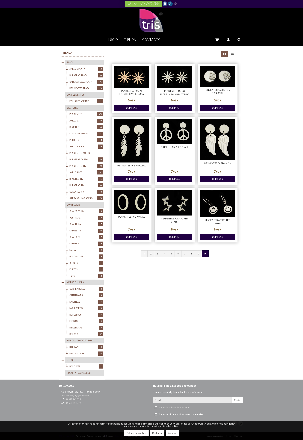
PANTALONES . (85, 256)
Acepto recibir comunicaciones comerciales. (181, 414)
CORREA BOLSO (85, 289)
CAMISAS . (85, 243)
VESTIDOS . (85, 217)
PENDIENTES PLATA (85, 88)
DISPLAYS (85, 347)
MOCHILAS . (85, 302)
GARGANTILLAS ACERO (85, 198)
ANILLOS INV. (85, 172)
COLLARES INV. (85, 192)
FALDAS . (85, 250)
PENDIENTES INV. (85, 166)
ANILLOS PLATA (85, 69)
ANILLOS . (85, 120)
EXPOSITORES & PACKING (80, 340)
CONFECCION (73, 205)
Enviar (237, 400)
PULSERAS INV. (85, 185)
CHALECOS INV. (85, 211)
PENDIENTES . (85, 114)
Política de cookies (136, 433)
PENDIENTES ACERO (85, 153)
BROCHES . (85, 127)
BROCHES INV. (85, 179)
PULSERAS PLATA (85, 75)
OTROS (70, 360)
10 (205, 253)
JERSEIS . (85, 263)
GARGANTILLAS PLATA (85, 82)
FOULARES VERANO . (85, 101)
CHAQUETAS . (85, 224)
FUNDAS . (85, 321)
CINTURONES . (85, 295)
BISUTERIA (72, 107)
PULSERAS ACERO (85, 159)
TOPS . (85, 276)
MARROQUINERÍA (75, 282)
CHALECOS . (85, 237)
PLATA (70, 62)
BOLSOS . (85, 334)
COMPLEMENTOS (76, 95)
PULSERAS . (85, 140)
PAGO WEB (85, 366)
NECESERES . (85, 314)
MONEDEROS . (85, 308)
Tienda (67, 52)
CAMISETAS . (85, 230)
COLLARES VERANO (85, 133)
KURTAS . (85, 269)
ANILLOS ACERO (85, 146)
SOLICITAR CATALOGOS (79, 373)
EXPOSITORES (85, 353)
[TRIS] (151, 32)
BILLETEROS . (85, 327)
